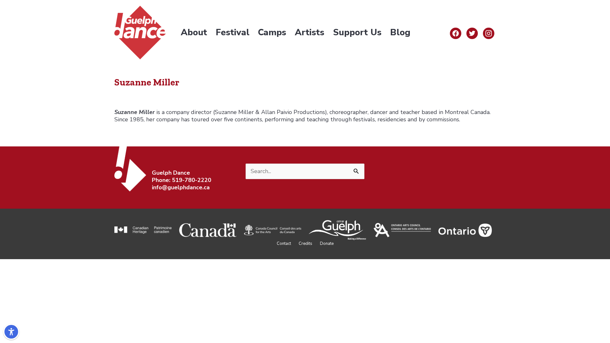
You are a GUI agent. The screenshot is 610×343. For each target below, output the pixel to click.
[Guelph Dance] (140, 32)
